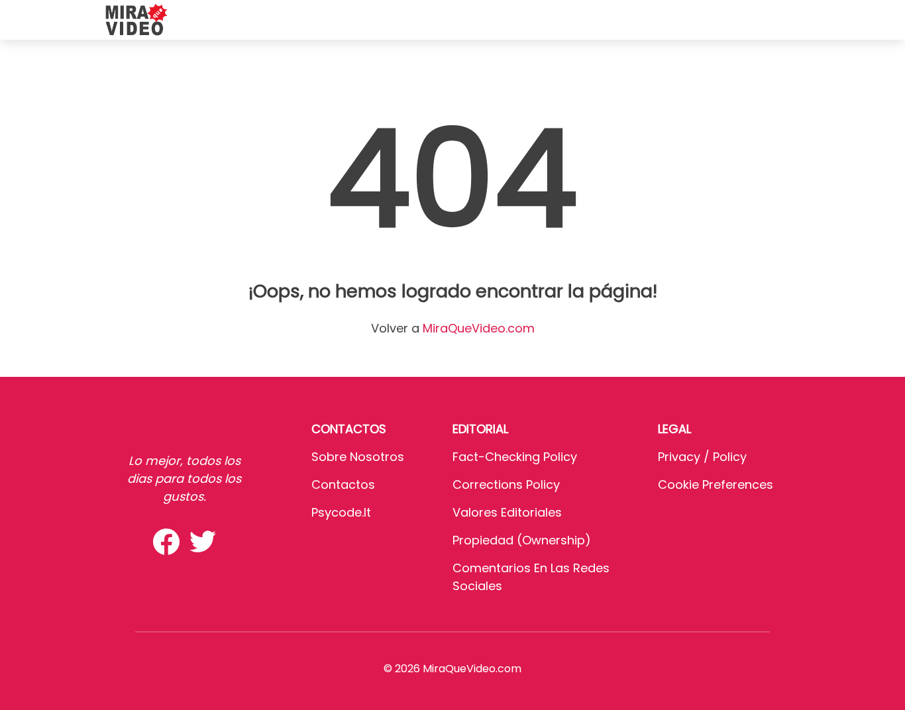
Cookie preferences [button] (715, 484)
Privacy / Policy (702, 456)
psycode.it (341, 512)
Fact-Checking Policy (514, 456)
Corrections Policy (506, 484)
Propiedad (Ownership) (521, 540)
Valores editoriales (507, 512)
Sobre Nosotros (357, 456)
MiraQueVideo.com (479, 328)
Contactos (343, 484)
